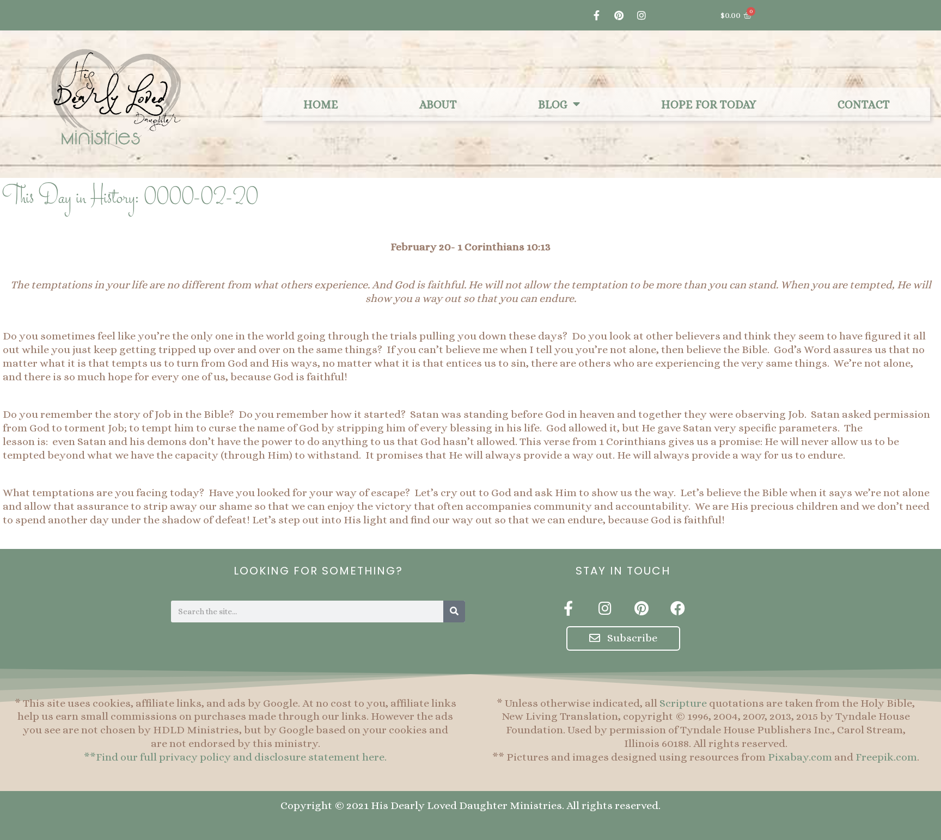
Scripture (683, 703)
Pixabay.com (800, 757)
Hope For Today (708, 104)
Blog (552, 104)
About (438, 104)
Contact (864, 104)
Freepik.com (886, 757)
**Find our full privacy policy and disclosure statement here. (235, 757)
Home (320, 104)
